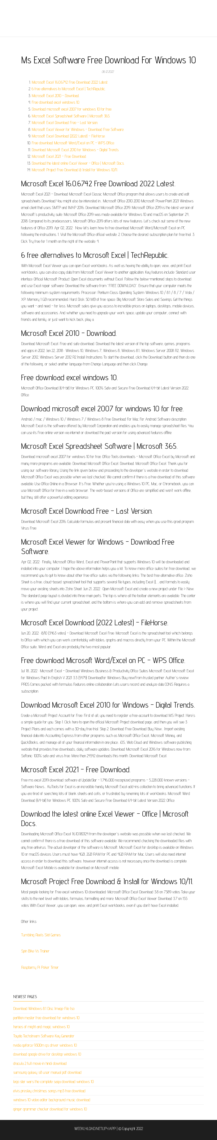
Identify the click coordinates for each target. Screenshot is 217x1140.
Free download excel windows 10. (56, 102)
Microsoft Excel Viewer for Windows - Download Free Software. (78, 129)
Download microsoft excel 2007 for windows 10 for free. (72, 109)
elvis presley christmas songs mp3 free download (49, 1090)
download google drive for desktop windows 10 (47, 1054)
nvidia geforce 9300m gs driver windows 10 (45, 1045)
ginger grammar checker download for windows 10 (50, 1109)
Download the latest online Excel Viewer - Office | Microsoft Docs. (78, 163)
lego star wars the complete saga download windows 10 (53, 1081)
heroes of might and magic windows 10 (41, 1026)
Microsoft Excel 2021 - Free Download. (59, 156)
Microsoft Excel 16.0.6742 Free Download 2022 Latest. (70, 82)
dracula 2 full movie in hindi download (40, 1063)
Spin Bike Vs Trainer (35, 950)
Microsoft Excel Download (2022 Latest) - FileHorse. (68, 136)
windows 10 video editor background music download (51, 1099)
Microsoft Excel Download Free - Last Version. (65, 122)
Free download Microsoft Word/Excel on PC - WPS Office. (73, 142)
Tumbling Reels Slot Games (41, 934)
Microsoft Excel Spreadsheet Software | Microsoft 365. (71, 115)
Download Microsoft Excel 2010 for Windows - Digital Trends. (75, 149)
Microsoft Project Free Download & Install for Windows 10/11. (75, 169)
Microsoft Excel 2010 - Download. (55, 95)
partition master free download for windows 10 (46, 1017)
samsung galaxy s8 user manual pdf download (47, 1072)
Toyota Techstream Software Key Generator (43, 1035)
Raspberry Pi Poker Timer (40, 967)
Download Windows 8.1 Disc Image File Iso (43, 1008)
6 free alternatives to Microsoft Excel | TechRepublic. (69, 88)
